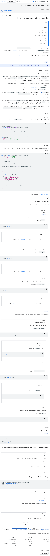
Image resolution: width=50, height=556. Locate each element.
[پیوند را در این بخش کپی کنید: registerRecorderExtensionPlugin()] (28, 477)
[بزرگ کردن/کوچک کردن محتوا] (41, 22)
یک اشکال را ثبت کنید (45, 539)
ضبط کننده (42, 472)
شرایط (47, 550)
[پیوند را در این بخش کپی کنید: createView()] (40, 431)
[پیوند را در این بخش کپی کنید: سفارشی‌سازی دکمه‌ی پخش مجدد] (32, 97)
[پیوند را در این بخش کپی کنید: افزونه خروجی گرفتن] (38, 117)
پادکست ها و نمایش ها (29, 545)
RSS (15, 545)
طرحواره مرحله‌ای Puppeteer (17, 303)
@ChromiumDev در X (12, 539)
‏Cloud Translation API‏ (38, 11)
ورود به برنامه (3, 1)
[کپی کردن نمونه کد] (48, 123)
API (22, 5)
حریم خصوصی (43, 550)
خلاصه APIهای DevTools (20, 55)
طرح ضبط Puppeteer (24, 239)
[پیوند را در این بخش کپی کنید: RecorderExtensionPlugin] (33, 201)
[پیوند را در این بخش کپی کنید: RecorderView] (39, 309)
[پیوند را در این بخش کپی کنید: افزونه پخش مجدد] (39, 145)
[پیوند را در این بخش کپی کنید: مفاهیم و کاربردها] (38, 70)
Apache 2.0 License (45, 529)
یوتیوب (15, 541)
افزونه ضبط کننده (41, 500)
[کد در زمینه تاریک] (46, 123)
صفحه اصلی (47, 15)
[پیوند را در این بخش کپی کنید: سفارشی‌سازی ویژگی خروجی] (34, 73)
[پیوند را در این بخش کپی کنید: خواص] (45, 207)
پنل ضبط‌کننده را (15, 50)
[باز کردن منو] (47, 1)
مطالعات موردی (30, 541)
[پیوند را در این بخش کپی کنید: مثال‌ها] (44, 113)
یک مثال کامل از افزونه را (44, 194)
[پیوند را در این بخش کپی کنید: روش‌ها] (43, 427)
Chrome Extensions (38, 5)
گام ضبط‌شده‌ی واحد (32, 89)
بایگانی (31, 543)
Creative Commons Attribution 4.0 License (19, 528)
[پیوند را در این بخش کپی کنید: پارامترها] (45, 450)
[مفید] (4, 15)
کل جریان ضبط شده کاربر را (35, 87)
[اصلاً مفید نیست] (2, 15)
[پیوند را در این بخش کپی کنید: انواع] (44, 198)
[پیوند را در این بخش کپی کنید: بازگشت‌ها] (44, 469)
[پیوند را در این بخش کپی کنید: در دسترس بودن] (38, 58)
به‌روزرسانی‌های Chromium (27, 539)
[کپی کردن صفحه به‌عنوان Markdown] (20, 18)
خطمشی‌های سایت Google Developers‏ (25, 529)
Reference (28, 5)
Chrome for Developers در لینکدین (10, 543)
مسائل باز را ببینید (46, 541)
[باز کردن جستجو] (19, 1)
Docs (47, 5)
